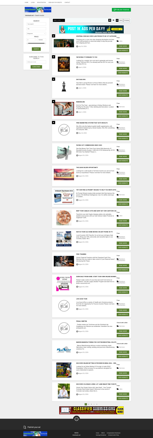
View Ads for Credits (55, 2)
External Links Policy (113, 435)
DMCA (103, 433)
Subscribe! (36, 67)
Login (33, 2)
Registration (41, 2)
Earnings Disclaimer (101, 435)
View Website (123, 50)
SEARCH (36, 49)
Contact (67, 2)
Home (26, 2)
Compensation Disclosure (113, 433)
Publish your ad (122, 10)
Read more (123, 46)
